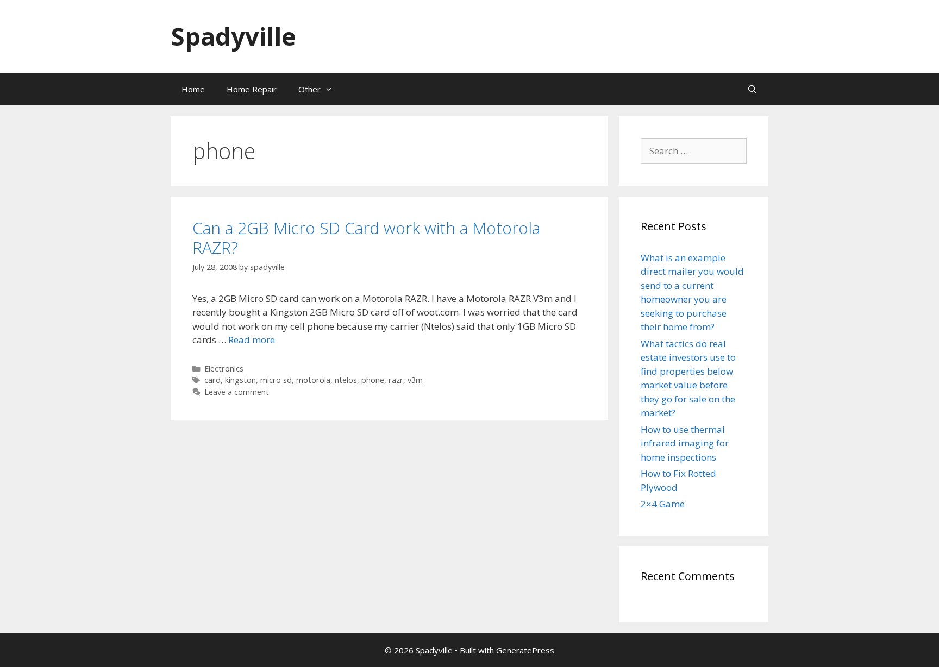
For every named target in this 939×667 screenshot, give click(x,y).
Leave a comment (236, 392)
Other (309, 89)
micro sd (276, 380)
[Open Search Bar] (752, 89)
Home (193, 89)
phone (372, 380)
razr (396, 380)
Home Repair (252, 89)
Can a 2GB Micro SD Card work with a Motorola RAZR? (366, 238)
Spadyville (233, 36)
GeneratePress (525, 650)
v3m (415, 380)
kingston (240, 380)
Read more (251, 340)
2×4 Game (663, 504)
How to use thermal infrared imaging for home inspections (685, 443)
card (212, 380)
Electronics (223, 368)
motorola (313, 380)
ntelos (346, 380)
